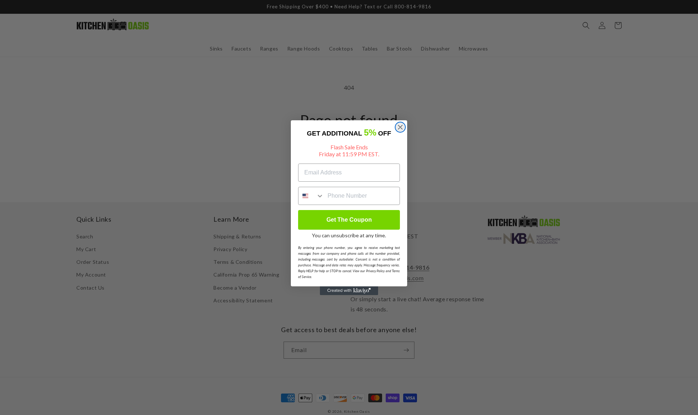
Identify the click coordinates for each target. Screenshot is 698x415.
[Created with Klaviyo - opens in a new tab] (349, 290)
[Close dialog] (400, 127)
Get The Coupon (349, 220)
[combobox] (311, 196)
